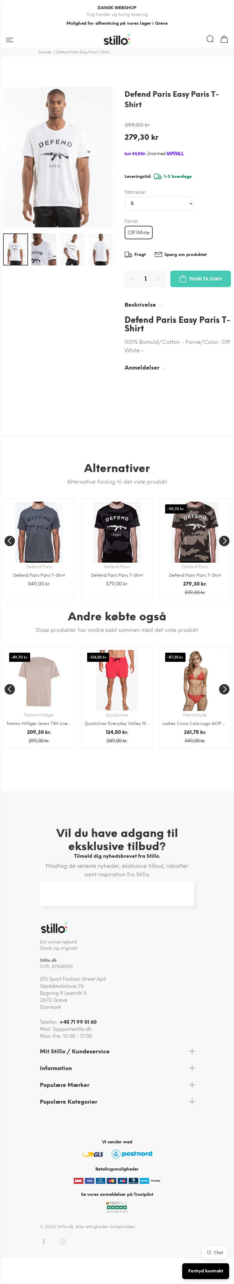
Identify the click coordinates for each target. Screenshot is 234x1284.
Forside (44, 52)
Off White (139, 233)
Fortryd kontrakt (205, 1271)
